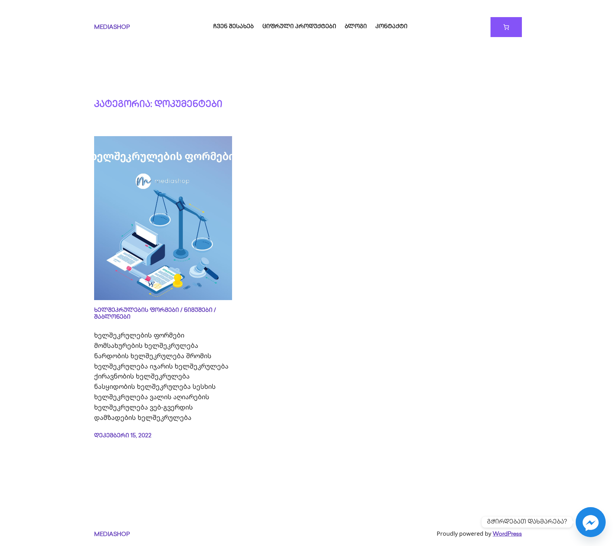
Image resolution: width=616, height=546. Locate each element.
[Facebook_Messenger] (591, 522)
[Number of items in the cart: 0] (506, 27)
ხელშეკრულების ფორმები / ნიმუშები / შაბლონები (155, 314)
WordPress (507, 534)
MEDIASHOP (112, 28)
